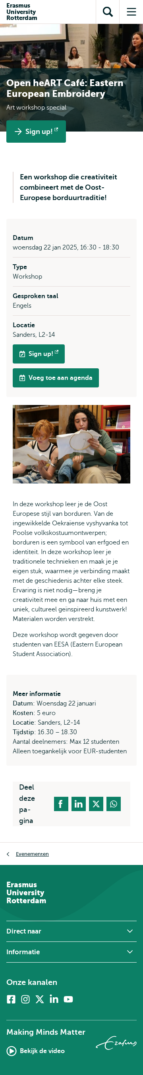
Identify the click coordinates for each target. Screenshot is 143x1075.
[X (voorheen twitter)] (39, 999)
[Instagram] (25, 999)
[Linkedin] (54, 999)
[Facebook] (11, 999)
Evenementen (32, 854)
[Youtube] (68, 999)
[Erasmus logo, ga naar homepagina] (116, 1043)
